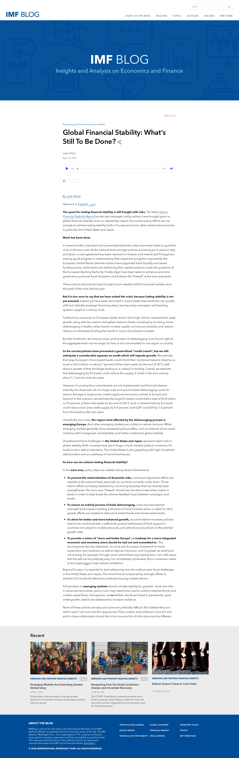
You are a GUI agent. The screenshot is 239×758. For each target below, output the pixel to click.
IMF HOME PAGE (188, 736)
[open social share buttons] (119, 141)
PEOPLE (184, 730)
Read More (89, 743)
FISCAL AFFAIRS (157, 736)
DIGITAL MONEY (127, 730)
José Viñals (69, 153)
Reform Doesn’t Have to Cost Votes (174, 684)
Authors (192, 16)
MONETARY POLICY (189, 725)
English (168, 116)
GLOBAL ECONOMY (159, 725)
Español (83, 204)
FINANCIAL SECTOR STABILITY (133, 736)
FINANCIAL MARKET (159, 730)
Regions (161, 16)
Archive (209, 16)
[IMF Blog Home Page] (22, 14)
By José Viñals (72, 196)
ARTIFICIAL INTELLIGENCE (131, 725)
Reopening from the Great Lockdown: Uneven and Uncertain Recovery (115, 686)
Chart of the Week (137, 16)
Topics (177, 16)
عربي (92, 204)
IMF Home (226, 16)
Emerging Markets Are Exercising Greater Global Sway (56, 686)
